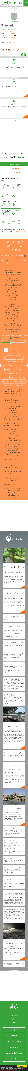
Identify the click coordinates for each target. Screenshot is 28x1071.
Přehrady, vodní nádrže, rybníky (14, 362)
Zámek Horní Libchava (12, 444)
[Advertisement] (14, 136)
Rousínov (16, 321)
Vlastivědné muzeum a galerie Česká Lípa (13, 447)
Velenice (7, 329)
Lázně (12, 377)
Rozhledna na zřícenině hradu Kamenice (13, 460)
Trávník (7, 25)
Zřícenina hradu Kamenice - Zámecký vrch (13, 466)
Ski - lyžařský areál (10, 358)
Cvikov (11, 32)
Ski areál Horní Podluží (12, 423)
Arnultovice (9, 270)
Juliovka (9, 298)
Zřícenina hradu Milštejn (12, 389)
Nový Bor (12, 37)
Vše (6, 350)
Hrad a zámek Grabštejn (12, 489)
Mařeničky (16, 310)
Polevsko (16, 319)
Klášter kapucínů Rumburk (13, 496)
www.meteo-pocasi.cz (19, 231)
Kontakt (14, 1059)
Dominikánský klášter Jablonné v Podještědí (12, 407)
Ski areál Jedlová (12, 413)
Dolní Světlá (9, 281)
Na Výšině (9, 314)
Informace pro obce (14, 1041)
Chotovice (16, 272)
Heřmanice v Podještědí (12, 285)
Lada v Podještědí (10, 306)
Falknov (12, 283)
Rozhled (12, 323)
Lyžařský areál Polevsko (13, 396)
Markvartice (9, 312)
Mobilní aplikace (14, 1047)
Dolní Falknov (13, 277)
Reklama (14, 1036)
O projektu (14, 1030)
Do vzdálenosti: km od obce (12, 256)
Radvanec (8, 321)
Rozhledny (24, 365)
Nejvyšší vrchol (21, 377)
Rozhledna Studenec (13, 440)
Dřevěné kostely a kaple (10, 373)
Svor (13, 327)
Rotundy (22, 373)
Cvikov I (14, 49)
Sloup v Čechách (9, 325)
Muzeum (22, 381)
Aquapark (10, 354)
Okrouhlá (16, 317)
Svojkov (8, 327)
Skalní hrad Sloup (13, 411)
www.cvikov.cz (11, 42)
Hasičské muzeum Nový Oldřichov (13, 473)
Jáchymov (10, 291)
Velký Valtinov (16, 329)
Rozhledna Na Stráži (12, 417)
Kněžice (15, 298)
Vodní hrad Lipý (12, 451)
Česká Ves (8, 272)
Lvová (16, 308)
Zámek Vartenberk (12, 442)
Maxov (17, 312)
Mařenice (8, 310)
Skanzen (20, 358)
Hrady (7, 369)
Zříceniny (20, 369)
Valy (18, 327)
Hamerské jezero (13, 491)
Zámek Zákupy (13, 434)
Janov (16, 291)
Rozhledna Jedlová (12, 415)
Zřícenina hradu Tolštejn (12, 392)
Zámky (13, 369)
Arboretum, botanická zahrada (9, 365)
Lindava (3, 51)
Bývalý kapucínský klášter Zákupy (13, 430)
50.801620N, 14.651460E (16, 39)
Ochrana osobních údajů (14, 1053)
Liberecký (12, 33)
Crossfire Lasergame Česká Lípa (13, 479)
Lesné (20, 306)
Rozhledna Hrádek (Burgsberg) (12, 437)
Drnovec (24, 49)
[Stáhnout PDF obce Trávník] (22, 54)
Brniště (16, 270)
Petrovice (9, 319)
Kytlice (12, 304)
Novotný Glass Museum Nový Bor (13, 401)
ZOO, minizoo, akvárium (16, 350)
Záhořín (21, 51)
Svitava (12, 51)
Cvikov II (19, 49)
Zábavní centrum (8, 385)
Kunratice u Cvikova (12, 302)
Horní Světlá (12, 287)
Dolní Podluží (12, 279)
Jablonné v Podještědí (12, 289)
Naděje (8, 51)
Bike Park (5, 381)
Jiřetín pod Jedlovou (12, 295)
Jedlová (12, 293)
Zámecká (16, 331)
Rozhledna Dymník (12, 493)
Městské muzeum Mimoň (13, 484)
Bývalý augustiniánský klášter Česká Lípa (12, 454)
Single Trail (14, 381)
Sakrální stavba (20, 385)
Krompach (12, 300)
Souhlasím (22, 1066)
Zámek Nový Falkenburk (13, 394)
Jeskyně (5, 377)
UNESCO (18, 354)
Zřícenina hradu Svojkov (12, 419)
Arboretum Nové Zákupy (12, 425)
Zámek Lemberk (12, 421)
